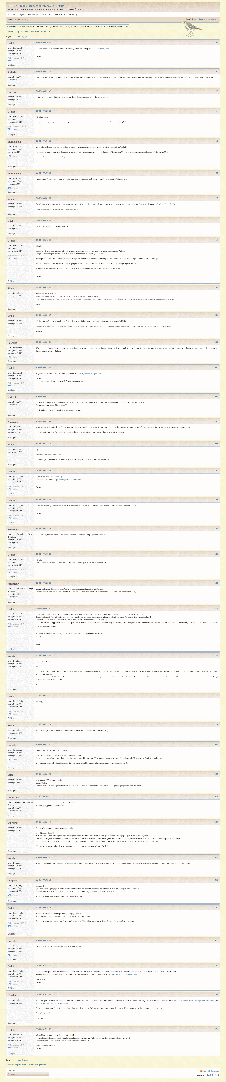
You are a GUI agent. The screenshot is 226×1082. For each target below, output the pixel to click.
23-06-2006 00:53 (43, 796)
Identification (59, 14)
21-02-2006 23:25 (43, 110)
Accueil (11, 14)
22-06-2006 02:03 (43, 857)
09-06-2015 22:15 (43, 994)
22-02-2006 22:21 (43, 342)
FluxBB (209, 1074)
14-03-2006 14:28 (43, 443)
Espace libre (22, 31)
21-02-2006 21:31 (43, 71)
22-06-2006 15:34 (43, 695)
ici (135, 505)
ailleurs (60, 946)
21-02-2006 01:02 (43, 198)
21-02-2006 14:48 (43, 42)
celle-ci (65, 755)
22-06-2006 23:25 (43, 724)
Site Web (14, 60)
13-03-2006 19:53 (43, 396)
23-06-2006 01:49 (43, 822)
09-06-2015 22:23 (43, 1029)
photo (38, 636)
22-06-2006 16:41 (43, 940)
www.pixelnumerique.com (90, 373)
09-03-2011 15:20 (43, 965)
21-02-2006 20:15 (43, 315)
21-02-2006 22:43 (43, 91)
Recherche (33, 14)
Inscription (45, 14)
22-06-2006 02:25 (43, 608)
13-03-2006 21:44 (43, 421)
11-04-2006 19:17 (43, 553)
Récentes (201, 19)
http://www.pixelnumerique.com (67, 479)
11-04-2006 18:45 (43, 528)
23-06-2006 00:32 (43, 774)
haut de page (23, 1060)
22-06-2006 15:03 (43, 655)
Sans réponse (211, 19)
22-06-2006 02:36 (43, 879)
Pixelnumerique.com (40, 31)
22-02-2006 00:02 (43, 140)
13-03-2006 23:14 (43, 367)
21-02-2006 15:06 (43, 239)
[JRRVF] (72, 14)
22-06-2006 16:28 (43, 907)
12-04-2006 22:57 (43, 582)
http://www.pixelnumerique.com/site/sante (196, 1000)
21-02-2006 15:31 (43, 287)
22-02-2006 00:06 (43, 172)
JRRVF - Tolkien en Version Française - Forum (36, 6)
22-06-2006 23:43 (43, 744)
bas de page (22, 36)
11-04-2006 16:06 (43, 499)
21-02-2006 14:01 (43, 220)
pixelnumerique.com (102, 48)
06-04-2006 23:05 (43, 470)
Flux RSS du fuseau (210, 1070)
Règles (21, 14)
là (145, 676)
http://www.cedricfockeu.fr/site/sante (51, 1003)
